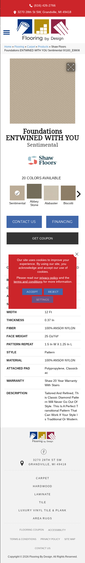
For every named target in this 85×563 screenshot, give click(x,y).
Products (43, 46)
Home (8, 46)
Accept (32, 291)
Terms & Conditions (23, 539)
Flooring (19, 46)
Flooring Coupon (32, 529)
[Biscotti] (68, 192)
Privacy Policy (50, 539)
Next (78, 192)
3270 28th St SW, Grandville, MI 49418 (44, 12)
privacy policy (48, 277)
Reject (53, 291)
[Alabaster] (51, 192)
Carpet (31, 46)
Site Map (69, 539)
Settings (42, 299)
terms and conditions (28, 281)
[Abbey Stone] (34, 191)
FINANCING (62, 222)
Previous (6, 192)
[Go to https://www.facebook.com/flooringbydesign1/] (43, 452)
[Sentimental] (17, 192)
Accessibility (57, 530)
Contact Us (24, 222)
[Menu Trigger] (7, 32)
